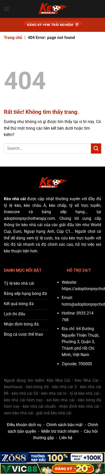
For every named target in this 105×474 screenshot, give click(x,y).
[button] (7, 9)
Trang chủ (13, 37)
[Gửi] (96, 148)
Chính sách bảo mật (64, 424)
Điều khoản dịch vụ (24, 424)
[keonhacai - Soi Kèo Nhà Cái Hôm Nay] (52, 9)
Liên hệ (65, 437)
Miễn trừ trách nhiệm (60, 431)
